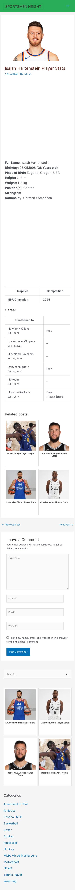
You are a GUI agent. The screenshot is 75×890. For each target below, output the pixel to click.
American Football (16, 804)
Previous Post (11, 524)
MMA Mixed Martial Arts (20, 855)
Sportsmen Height (23, 6)
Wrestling (10, 881)
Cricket (8, 836)
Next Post (66, 524)
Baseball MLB (13, 817)
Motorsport (11, 862)
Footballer (10, 842)
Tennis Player (13, 874)
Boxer (8, 830)
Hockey (9, 849)
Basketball (12, 74)
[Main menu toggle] (68, 6)
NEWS (8, 868)
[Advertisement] (37, 116)
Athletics (10, 810)
